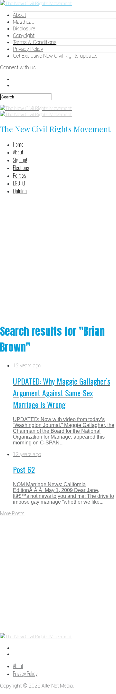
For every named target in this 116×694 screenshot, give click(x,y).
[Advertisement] (58, 258)
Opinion (20, 191)
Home (18, 144)
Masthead (23, 22)
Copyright (23, 35)
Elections (21, 168)
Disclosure (24, 29)
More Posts (12, 513)
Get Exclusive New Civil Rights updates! (56, 56)
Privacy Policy (28, 49)
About (19, 15)
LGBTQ (19, 183)
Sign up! (20, 160)
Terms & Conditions (34, 42)
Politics (19, 175)
